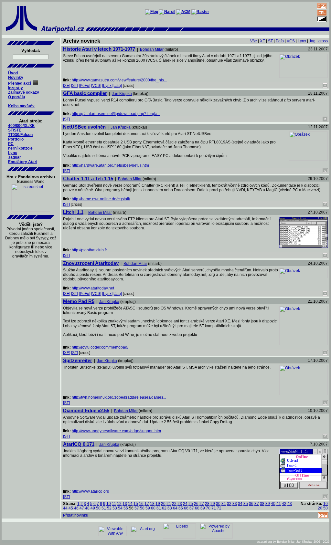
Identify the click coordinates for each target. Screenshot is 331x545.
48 (87, 508)
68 (197, 508)
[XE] (66, 85)
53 (114, 508)
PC (11, 143)
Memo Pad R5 (78, 301)
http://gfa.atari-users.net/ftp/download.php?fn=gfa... (116, 113)
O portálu (16, 97)
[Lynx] (107, 85)
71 (213, 508)
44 (65, 508)
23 (179, 503)
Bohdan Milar (152, 49)
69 (202, 508)
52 (109, 508)
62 (164, 508)
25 (190, 503)
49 (93, 508)
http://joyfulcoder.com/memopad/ (100, 347)
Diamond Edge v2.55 (86, 410)
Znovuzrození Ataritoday (91, 263)
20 (163, 503)
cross (323, 41)
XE (262, 41)
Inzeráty (15, 88)
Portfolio (16, 139)
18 (152, 503)
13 (125, 503)
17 (146, 503)
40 (273, 503)
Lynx (12, 153)
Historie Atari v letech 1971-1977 (99, 49)
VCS (291, 41)
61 (158, 508)
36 (251, 503)
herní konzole (20, 148)
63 (169, 508)
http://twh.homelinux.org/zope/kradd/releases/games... (119, 397)
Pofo (280, 41)
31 (223, 503)
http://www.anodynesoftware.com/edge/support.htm (116, 431)
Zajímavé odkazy (23, 92)
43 (289, 503)
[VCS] (96, 85)
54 (120, 508)
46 (76, 508)
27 (201, 503)
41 (278, 503)
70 (208, 508)
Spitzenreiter (77, 360)
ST (270, 41)
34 (240, 503)
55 (125, 508)
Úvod (13, 73)
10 (108, 503)
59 (147, 508)
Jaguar (14, 157)
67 (191, 508)
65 (180, 508)
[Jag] (117, 85)
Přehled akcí (19, 83)
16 (141, 503)
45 (71, 508)
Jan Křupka (122, 93)
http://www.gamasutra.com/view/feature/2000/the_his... (119, 80)
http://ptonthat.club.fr (89, 250)
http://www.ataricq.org (90, 491)
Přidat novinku (75, 515)
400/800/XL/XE (21, 125)
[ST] (74, 85)
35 (245, 503)
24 (185, 503)
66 (186, 508)
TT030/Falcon (20, 134)
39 (267, 503)
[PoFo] (84, 85)
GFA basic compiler (85, 93)
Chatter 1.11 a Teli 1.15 (88, 178)
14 (130, 503)
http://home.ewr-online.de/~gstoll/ (101, 199)
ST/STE (14, 130)
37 (256, 503)
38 (262, 503)
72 (219, 508)
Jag (312, 41)
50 (98, 508)
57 (136, 508)
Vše (253, 41)
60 (153, 508)
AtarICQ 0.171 (78, 444)
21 (168, 503)
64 (175, 508)
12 (119, 503)
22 (174, 503)
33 (234, 503)
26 (196, 503)
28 (207, 503)
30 (218, 503)
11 (114, 503)
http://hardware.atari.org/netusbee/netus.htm (110, 165)
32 (229, 503)
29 (212, 503)
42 (284, 503)
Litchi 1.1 (73, 212)
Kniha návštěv (21, 106)
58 (142, 508)
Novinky (15, 77)
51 (103, 508)
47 (82, 508)
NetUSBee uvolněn (84, 127)
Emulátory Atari (22, 162)
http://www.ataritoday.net (93, 288)
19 (157, 503)
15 (135, 503)
